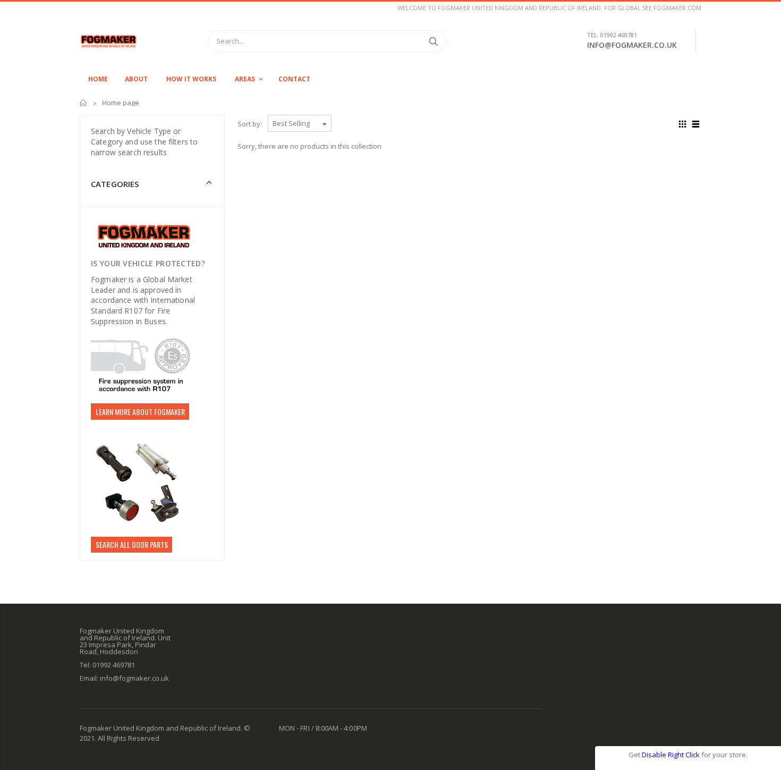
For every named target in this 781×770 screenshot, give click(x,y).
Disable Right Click (671, 754)
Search (433, 41)
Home (84, 102)
